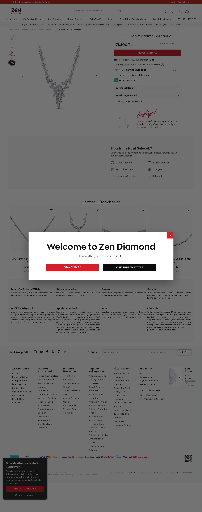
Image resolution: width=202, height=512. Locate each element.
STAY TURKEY (72, 267)
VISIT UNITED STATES (129, 267)
